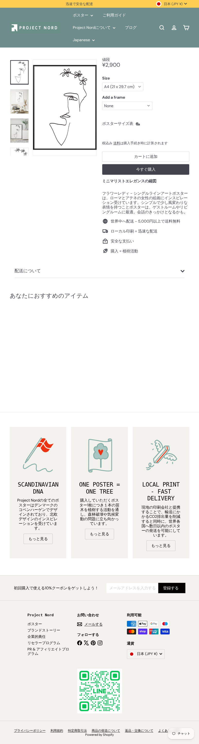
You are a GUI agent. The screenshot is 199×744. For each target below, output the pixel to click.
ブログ (131, 27)
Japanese (82, 39)
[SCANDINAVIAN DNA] (38, 455)
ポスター (81, 15)
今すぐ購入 (146, 169)
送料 (116, 143)
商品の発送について (106, 730)
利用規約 (56, 730)
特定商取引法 (77, 730)
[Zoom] (65, 107)
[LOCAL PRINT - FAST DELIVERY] (161, 455)
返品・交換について (139, 730)
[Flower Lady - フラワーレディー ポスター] (23, 345)
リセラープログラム (43, 642)
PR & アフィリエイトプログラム (48, 651)
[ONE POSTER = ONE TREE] (99, 455)
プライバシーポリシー (30, 730)
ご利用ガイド (114, 15)
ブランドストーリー (43, 630)
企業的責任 (36, 636)
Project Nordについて (92, 27)
